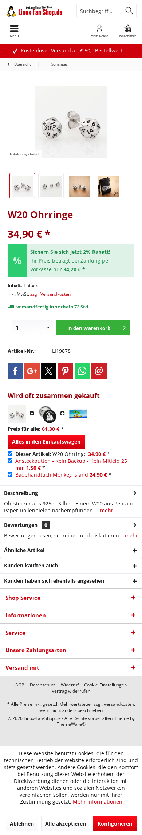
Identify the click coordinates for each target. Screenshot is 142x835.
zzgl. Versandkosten (50, 294)
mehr (106, 510)
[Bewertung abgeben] (71, 224)
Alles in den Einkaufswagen (46, 441)
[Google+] (32, 371)
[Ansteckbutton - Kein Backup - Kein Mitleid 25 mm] (47, 414)
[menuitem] (128, 31)
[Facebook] (15, 371)
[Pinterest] (65, 371)
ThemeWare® (71, 724)
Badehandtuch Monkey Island (51, 474)
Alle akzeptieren (65, 823)
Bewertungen (21, 524)
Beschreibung (21, 492)
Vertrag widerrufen (71, 691)
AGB (19, 685)
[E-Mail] (99, 371)
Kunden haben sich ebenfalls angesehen (54, 580)
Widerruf (70, 685)
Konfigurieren (115, 823)
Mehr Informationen (97, 801)
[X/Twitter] (48, 371)
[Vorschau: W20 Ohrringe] (22, 185)
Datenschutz (42, 685)
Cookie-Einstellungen (105, 685)
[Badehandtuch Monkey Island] (78, 414)
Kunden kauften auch (31, 565)
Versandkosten (119, 704)
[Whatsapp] (82, 371)
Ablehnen (22, 823)
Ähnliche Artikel (24, 550)
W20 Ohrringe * (62, 453)
